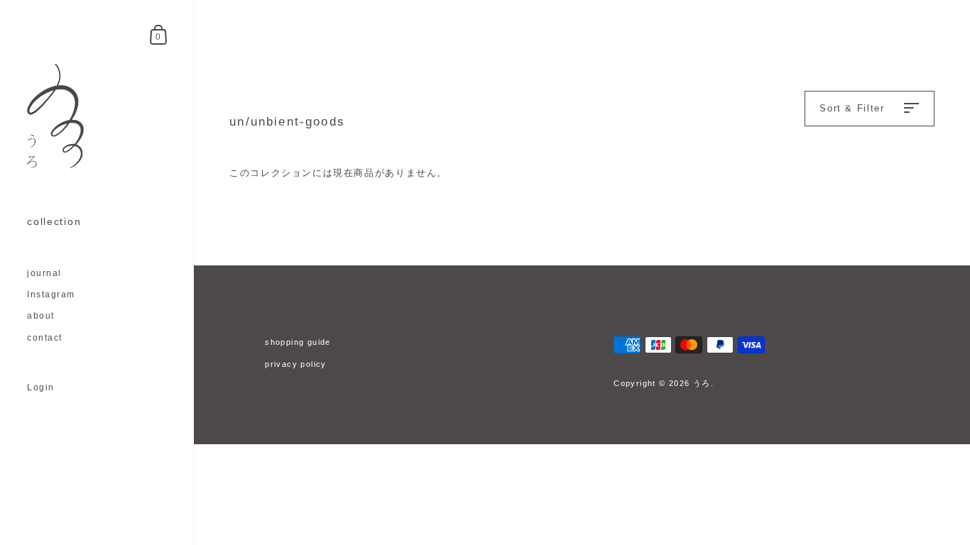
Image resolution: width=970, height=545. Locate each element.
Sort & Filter (853, 108)
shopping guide (298, 342)
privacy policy (296, 364)
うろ (702, 383)
